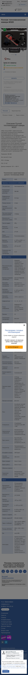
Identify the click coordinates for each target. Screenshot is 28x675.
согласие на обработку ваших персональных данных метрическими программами (14, 668)
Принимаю (5, 671)
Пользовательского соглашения (12, 664)
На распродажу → (14, 347)
